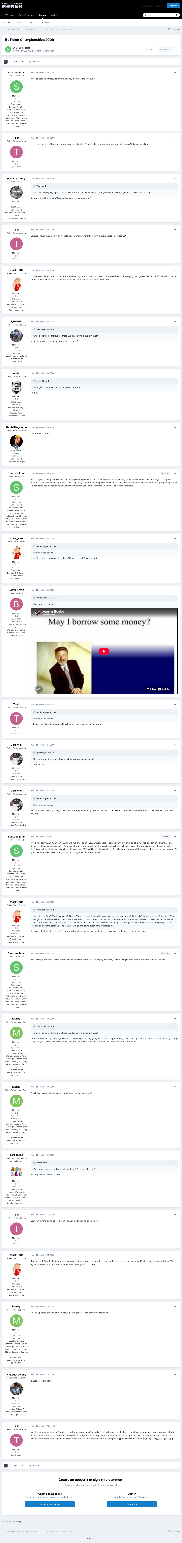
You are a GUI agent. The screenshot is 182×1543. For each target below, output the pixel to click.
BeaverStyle (16, 589)
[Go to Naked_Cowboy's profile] (16, 1388)
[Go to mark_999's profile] (16, 284)
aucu (16, 372)
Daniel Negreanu (26, 15)
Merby (16, 1018)
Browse (42, 15)
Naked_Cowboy (16, 1374)
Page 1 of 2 (33, 62)
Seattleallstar (23, 48)
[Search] (177, 15)
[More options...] (175, 72)
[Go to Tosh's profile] (16, 152)
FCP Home (9, 15)
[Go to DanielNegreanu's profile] (16, 441)
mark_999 (16, 270)
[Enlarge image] (37, 392)
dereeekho (16, 1154)
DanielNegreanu (16, 427)
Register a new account (50, 1504)
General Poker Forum (44, 51)
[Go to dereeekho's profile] (16, 1171)
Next (16, 62)
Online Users (43, 22)
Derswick (16, 744)
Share (150, 49)
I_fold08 (16, 321)
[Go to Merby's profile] (16, 1033)
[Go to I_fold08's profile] (16, 335)
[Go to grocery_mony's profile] (16, 192)
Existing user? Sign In (153, 6)
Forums (6, 22)
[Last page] (22, 62)
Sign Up (173, 6)
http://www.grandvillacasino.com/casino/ (107, 236)
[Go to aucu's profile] (16, 387)
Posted (42, 72)
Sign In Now (132, 1504)
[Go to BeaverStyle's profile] (16, 604)
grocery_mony (16, 178)
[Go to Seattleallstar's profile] (8, 49)
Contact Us (91, 1538)
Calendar (19, 22)
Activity (54, 15)
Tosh (16, 137)
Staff (30, 22)
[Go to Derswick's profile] (16, 759)
